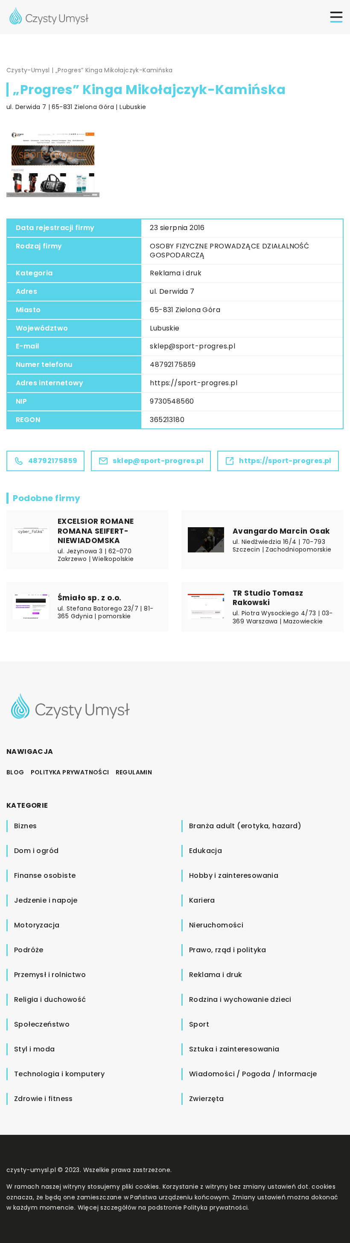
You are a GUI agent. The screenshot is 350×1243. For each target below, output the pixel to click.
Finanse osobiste (45, 875)
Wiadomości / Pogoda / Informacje (253, 1074)
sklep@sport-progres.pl (192, 346)
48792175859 (172, 364)
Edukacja (205, 851)
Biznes (25, 826)
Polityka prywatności (70, 772)
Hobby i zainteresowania (233, 875)
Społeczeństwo (42, 1024)
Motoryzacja (36, 925)
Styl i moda (34, 1049)
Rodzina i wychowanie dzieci (240, 999)
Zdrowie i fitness (43, 1099)
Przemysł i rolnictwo (50, 975)
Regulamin (134, 772)
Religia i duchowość (50, 999)
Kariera (202, 900)
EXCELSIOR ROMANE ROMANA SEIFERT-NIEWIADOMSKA (96, 531)
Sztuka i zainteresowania (234, 1049)
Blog (15, 772)
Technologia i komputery (59, 1074)
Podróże (29, 950)
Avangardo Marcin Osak (281, 531)
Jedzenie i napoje (46, 900)
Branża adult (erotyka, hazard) (245, 826)
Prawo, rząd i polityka (227, 950)
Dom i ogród (36, 851)
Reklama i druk (175, 273)
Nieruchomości (216, 925)
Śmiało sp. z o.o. (90, 597)
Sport (199, 1024)
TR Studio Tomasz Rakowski (268, 597)
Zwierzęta (206, 1099)
